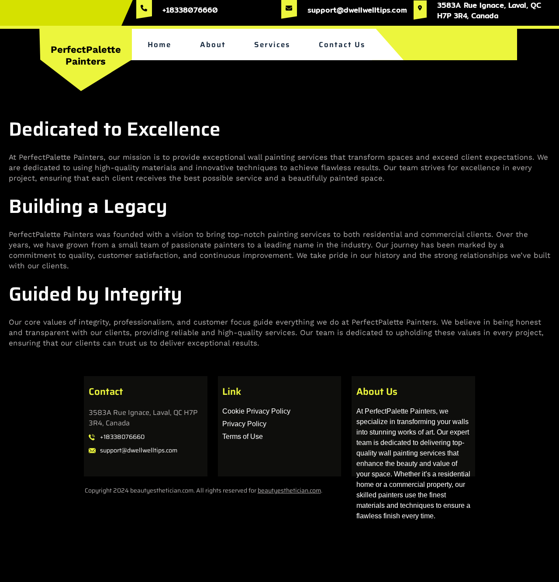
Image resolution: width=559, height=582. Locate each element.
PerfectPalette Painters (86, 55)
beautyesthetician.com (289, 490)
